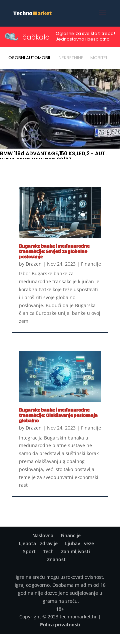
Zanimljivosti (75, 551)
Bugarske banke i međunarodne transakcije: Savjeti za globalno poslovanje (54, 251)
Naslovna (42, 535)
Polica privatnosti (60, 624)
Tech (48, 551)
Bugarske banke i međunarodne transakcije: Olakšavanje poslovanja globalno (58, 415)
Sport (29, 551)
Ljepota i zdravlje (38, 543)
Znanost (56, 559)
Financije (91, 264)
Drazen (34, 264)
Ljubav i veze (79, 543)
